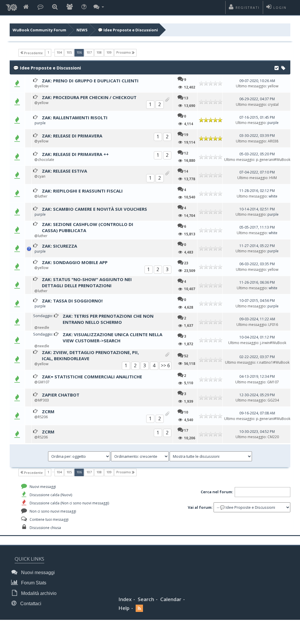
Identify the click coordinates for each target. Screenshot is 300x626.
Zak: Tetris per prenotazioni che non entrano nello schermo (108, 319)
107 (89, 52)
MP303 (43, 400)
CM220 (273, 436)
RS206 (43, 416)
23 (186, 263)
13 (186, 98)
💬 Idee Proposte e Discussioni (128, 30)
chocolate (46, 159)
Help (123, 608)
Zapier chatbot (60, 395)
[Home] (26, 7)
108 (99, 52)
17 (186, 430)
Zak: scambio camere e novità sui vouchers (94, 209)
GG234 (273, 400)
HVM (273, 177)
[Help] (84, 7)
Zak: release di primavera (72, 136)
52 (186, 355)
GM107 (44, 382)
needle (43, 327)
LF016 (273, 324)
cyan (41, 176)
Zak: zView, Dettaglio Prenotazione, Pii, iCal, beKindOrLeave (90, 355)
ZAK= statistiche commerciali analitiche (92, 377)
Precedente (33, 53)
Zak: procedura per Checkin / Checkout (89, 97)
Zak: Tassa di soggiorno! (72, 301)
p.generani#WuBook (273, 159)
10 (186, 412)
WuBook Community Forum (39, 30)
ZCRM (48, 411)
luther (42, 196)
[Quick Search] (55, 7)
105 (69, 52)
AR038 (273, 141)
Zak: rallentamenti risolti (75, 117)
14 (186, 171)
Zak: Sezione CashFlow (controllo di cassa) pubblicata (87, 227)
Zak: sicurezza (59, 246)
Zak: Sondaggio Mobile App (75, 262)
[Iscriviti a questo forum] (283, 67)
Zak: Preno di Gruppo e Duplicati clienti (90, 81)
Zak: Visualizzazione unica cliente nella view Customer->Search (112, 337)
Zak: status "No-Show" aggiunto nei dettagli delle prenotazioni (87, 282)
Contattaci (30, 603)
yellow (43, 86)
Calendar (170, 599)
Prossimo (124, 52)
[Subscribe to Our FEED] (139, 608)
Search (146, 599)
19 (186, 134)
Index (125, 599)
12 (186, 153)
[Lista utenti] (69, 7)
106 (80, 52)
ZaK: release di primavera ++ (75, 154)
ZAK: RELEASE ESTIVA (64, 171)
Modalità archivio (38, 593)
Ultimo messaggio (251, 86)
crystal (273, 104)
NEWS (82, 30)
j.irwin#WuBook (273, 342)
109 (109, 52)
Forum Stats (33, 582)
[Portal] (40, 7)
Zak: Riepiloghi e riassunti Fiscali (82, 191)
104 (59, 52)
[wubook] (11, 6)
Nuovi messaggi (37, 572)
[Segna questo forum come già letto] (277, 67)
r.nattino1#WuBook (273, 362)
